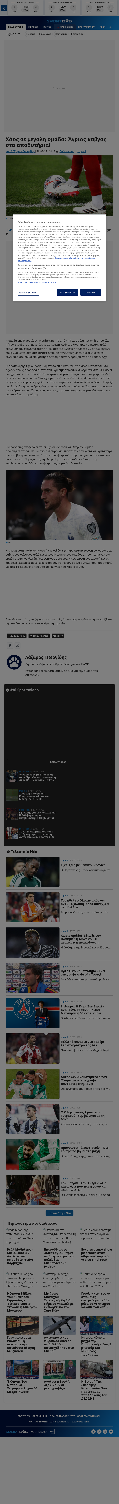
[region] (59, 257)
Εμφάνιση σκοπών (28, 292)
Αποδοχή (90, 292)
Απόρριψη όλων (67, 292)
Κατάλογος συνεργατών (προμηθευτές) (37, 282)
